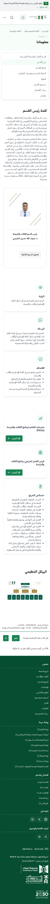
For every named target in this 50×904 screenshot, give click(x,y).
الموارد (43, 79)
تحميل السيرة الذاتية (30, 254)
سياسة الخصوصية (41, 713)
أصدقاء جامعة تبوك (41, 697)
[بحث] (11, 17)
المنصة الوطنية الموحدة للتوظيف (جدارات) (32, 767)
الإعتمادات (44, 687)
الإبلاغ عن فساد (42, 792)
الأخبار (46, 703)
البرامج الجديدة (43, 681)
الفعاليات (45, 708)
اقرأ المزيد (16, 438)
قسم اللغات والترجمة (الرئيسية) (33, 56)
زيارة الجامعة (43, 798)
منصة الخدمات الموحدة (39, 751)
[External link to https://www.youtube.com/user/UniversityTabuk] (32, 819)
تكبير (45, 836)
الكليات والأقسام (42, 676)
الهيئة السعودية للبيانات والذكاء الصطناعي (33, 735)
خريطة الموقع (27, 848)
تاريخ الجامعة (43, 671)
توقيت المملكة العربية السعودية (13, 627)
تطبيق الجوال (38, 848)
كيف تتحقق (44, 7)
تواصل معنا (44, 787)
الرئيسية (45, 31)
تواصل (43, 95)
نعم (15, 638)
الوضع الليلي (39, 836)
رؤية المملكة (44, 756)
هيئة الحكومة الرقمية (40, 745)
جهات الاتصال (40, 90)
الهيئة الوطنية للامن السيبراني (38, 740)
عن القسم (42, 62)
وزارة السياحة (43, 761)
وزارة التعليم (44, 730)
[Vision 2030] (42, 894)
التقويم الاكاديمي (42, 692)
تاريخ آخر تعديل (42, 625)
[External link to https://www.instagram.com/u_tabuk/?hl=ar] (45, 819)
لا (5, 638)
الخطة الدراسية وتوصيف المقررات (32, 73)
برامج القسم (41, 67)
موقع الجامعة (23, 17)
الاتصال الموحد (43, 782)
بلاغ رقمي (44, 803)
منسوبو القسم (40, 84)
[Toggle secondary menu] (4, 17)
